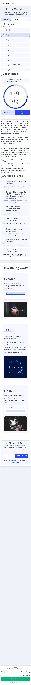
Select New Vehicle (16, 683)
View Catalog (22, 456)
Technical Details (19, 19)
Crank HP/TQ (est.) (22, 112)
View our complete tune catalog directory (15, 461)
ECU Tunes (5, 19)
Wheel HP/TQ (8, 112)
